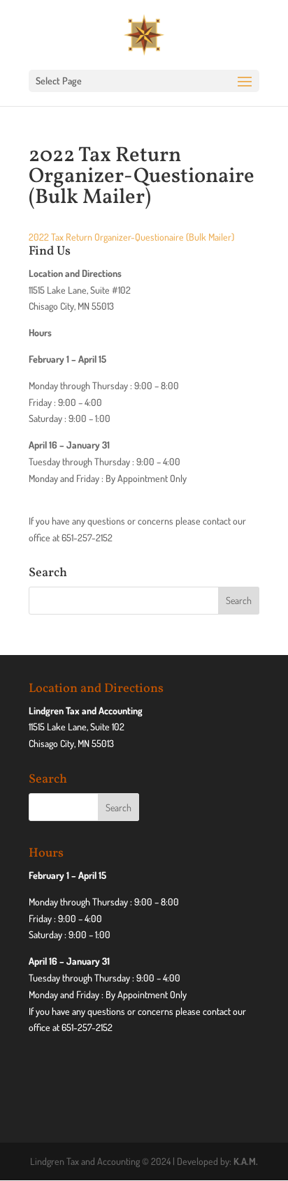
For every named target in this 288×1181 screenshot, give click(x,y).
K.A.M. (245, 1161)
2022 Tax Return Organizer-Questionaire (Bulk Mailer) (131, 237)
